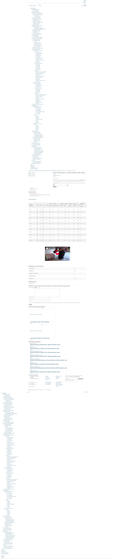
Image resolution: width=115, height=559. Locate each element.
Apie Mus (84, 1)
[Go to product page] (58, 370)
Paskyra (80, 1)
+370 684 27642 (31, 1)
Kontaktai (73, 1)
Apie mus (77, 1)
